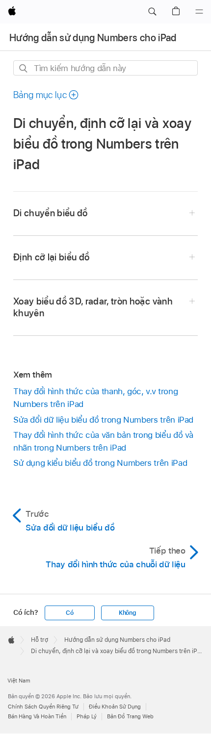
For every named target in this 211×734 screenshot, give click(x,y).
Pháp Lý (87, 716)
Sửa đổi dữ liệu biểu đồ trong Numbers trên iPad (103, 420)
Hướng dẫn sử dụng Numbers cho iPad (93, 38)
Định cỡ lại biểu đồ (51, 257)
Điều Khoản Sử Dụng (115, 706)
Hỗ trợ (39, 639)
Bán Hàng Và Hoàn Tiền (37, 716)
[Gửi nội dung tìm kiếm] (24, 68)
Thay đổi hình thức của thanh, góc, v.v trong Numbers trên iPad (95, 397)
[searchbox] (105, 68)
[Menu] (199, 12)
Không (127, 612)
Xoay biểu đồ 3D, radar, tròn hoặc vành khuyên (93, 307)
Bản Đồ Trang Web (130, 716)
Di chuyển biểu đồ (50, 213)
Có (70, 612)
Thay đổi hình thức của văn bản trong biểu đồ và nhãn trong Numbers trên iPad (103, 441)
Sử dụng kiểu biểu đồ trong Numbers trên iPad (100, 463)
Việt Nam (18, 680)
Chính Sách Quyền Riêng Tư (43, 706)
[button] (152, 12)
